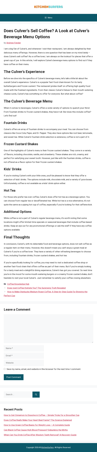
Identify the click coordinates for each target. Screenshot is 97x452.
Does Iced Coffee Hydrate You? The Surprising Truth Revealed (36, 288)
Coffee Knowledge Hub (18, 284)
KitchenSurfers (47, 447)
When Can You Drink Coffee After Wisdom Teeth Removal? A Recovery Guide (40, 435)
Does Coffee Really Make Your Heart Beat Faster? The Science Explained (38, 420)
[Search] (36, 395)
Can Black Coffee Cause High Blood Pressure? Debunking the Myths (36, 430)
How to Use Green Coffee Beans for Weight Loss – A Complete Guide (37, 425)
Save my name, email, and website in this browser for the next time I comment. (44, 369)
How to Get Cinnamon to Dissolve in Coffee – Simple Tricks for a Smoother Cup (41, 415)
